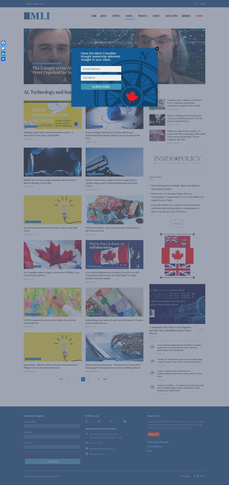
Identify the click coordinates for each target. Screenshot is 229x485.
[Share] (3, 59)
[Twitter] (3, 48)
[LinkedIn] (3, 53)
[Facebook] (3, 43)
